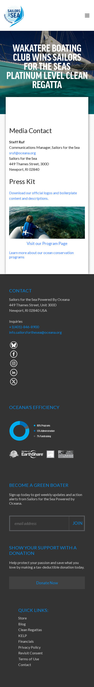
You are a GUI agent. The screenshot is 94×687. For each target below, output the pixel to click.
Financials (26, 641)
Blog (22, 624)
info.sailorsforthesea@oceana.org (35, 332)
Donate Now (47, 582)
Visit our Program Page (47, 243)
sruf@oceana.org (22, 153)
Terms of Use (28, 659)
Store (22, 618)
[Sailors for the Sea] (13, 15)
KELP (22, 635)
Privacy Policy (29, 647)
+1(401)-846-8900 (24, 327)
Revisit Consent (30, 653)
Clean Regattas (30, 629)
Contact (24, 664)
